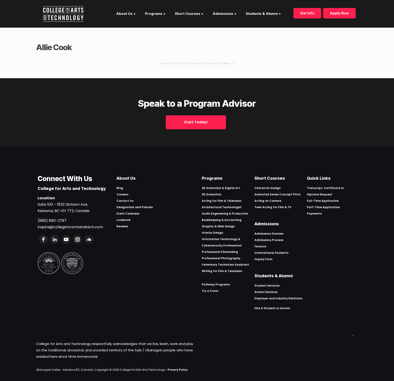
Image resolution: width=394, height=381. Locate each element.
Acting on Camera (267, 201)
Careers (122, 194)
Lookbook (123, 220)
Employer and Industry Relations (278, 298)
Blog (120, 188)
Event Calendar (128, 213)
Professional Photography (221, 258)
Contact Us (125, 201)
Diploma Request (319, 194)
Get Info (307, 13)
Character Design (267, 188)
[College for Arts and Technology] (63, 13)
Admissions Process (268, 240)
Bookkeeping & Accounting (221, 220)
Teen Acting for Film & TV (272, 207)
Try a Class (210, 291)
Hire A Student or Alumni (272, 308)
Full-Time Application (323, 201)
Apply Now (339, 13)
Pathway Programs (216, 284)
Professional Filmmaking (220, 252)
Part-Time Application (323, 207)
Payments (314, 213)
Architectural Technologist (222, 207)
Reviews (122, 226)
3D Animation (211, 194)
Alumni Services (265, 292)
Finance (260, 246)
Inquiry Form (263, 259)
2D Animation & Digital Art (221, 188)
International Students (271, 253)
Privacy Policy (178, 370)
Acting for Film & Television (221, 201)
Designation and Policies (135, 207)
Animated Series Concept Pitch (277, 194)
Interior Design (212, 233)
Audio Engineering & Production (225, 213)
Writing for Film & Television (222, 271)
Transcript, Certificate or (325, 188)
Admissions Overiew (268, 234)
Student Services (267, 286)
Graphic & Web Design (218, 226)
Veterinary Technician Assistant (225, 265)
